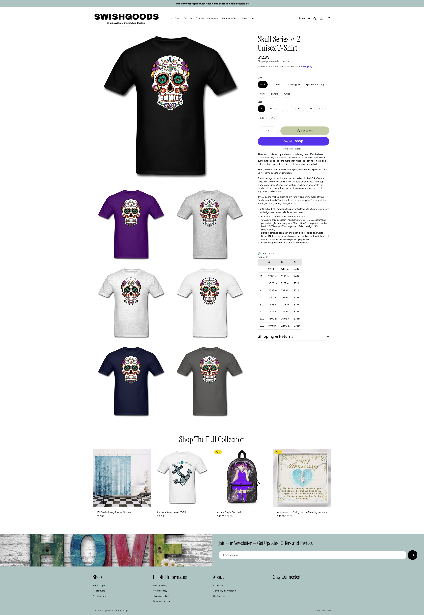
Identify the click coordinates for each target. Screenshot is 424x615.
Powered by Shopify (121, 610)
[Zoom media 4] (131, 303)
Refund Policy (160, 590)
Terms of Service (162, 601)
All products (99, 590)
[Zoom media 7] (209, 382)
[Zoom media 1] (170, 107)
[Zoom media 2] (131, 225)
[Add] (266, 502)
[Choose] (146, 502)
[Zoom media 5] (209, 303)
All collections (100, 595)
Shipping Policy (161, 595)
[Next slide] (146, 477)
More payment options (293, 149)
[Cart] (329, 18)
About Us (218, 585)
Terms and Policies (322, 610)
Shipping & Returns (275, 336)
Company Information (224, 590)
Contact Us (219, 595)
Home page (99, 585)
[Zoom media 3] (209, 225)
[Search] (314, 18)
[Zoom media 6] (131, 382)
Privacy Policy (160, 585)
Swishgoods (105, 610)
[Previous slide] (98, 477)
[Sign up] (412, 555)
